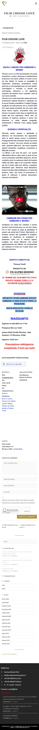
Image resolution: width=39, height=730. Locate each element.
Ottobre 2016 (6, 644)
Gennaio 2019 (6, 620)
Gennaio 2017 (6, 640)
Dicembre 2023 (6, 606)
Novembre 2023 (6, 609)
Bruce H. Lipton (7, 399)
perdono (4, 408)
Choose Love (6, 401)
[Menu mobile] (36, 3)
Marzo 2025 (5, 599)
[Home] (10, 16)
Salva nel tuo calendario (14, 364)
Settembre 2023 (6, 616)
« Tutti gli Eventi (7, 28)
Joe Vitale (10, 406)
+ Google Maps (17, 449)
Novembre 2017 (6, 630)
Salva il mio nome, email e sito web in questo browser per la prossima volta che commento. (18, 501)
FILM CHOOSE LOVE (23, 16)
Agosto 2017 (5, 633)
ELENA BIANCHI (24, 283)
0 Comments (14, 555)
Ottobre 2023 (6, 613)
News (3, 588)
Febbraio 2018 (6, 623)
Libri (3, 585)
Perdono (4, 393)
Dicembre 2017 (6, 626)
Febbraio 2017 (6, 637)
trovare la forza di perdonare (23, 230)
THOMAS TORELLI (21, 280)
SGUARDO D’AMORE (8, 569)
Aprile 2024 (5, 602)
